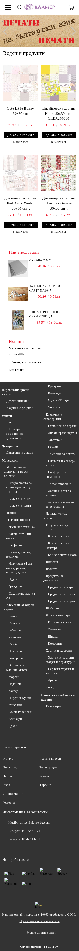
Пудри (13, 579)
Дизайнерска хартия (62, 433)
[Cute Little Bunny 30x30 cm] (20, 83)
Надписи (15, 684)
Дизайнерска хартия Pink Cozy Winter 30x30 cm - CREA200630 (20, 203)
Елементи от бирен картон (19, 607)
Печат (10, 422)
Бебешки (15, 630)
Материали (10, 460)
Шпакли (54, 636)
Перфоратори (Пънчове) (56, 474)
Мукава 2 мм (40, 260)
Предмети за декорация (53, 578)
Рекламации (12, 767)
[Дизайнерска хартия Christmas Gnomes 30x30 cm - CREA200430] (58, 172)
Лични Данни (13, 793)
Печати (53, 447)
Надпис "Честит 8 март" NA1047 (44, 288)
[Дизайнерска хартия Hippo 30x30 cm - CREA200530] (58, 83)
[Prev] (7, 31)
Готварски (16, 658)
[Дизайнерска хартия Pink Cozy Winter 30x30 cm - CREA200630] (20, 172)
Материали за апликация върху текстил (16, 472)
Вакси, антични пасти (18, 536)
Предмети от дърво (61, 587)
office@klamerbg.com (35, 822)
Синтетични (56, 629)
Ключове (15, 637)
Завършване (56, 407)
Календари (53, 706)
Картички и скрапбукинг (52, 417)
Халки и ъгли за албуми (58, 493)
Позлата (51, 569)
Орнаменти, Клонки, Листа (16, 668)
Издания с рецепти (19, 408)
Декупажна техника (20, 526)
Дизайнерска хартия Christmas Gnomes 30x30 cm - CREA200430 (58, 203)
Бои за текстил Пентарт (57, 546)
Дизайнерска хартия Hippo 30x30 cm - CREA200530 (58, 113)
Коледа (13, 691)
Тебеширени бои (18, 519)
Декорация (10, 446)
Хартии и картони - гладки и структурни (61, 660)
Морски (14, 677)
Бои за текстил (58, 536)
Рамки (13, 616)
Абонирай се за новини (27, 362)
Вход (6, 785)
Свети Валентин (20, 712)
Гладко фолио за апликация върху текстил (19, 487)
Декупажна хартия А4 (20, 596)
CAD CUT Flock (20, 498)
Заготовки (55, 440)
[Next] (71, 31)
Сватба (13, 644)
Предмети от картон (62, 601)
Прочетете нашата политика (40, 921)
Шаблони (52, 608)
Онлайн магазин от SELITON (39, 946)
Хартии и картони (59, 650)
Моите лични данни (41, 932)
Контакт (45, 776)
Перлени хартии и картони (60, 671)
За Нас (8, 776)
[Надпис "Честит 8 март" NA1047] (18, 294)
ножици (12, 512)
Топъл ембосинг (59, 483)
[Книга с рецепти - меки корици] (18, 320)
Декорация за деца (19, 452)
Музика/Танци (58, 400)
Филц (50, 687)
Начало (8, 758)
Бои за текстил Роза (62, 555)
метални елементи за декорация (60, 504)
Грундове (15, 586)
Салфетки (15, 545)
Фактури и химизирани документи (15, 434)
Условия (9, 802)
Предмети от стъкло (62, 594)
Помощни (55, 643)
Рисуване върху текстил (55, 527)
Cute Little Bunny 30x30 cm (20, 111)
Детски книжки (17, 401)
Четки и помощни (59, 615)
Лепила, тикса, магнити (55, 516)
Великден (15, 719)
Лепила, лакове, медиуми (18, 554)
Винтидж (54, 393)
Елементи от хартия (62, 426)
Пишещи (52, 562)
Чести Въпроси (50, 758)
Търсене (45, 785)
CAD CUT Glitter (21, 505)
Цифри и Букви (20, 698)
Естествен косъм (60, 622)
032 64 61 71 (31, 831)
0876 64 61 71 (32, 839)
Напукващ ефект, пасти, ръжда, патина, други (19, 568)
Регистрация (48, 767)
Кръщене (54, 386)
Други (13, 726)
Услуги (7, 415)
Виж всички (17, 369)
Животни (15, 705)
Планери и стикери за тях (60, 463)
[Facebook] (7, 848)
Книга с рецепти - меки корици (45, 314)
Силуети (14, 623)
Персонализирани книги (15, 392)
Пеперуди (15, 651)
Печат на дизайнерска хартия (58, 697)
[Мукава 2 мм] (18, 268)
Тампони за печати (61, 454)
